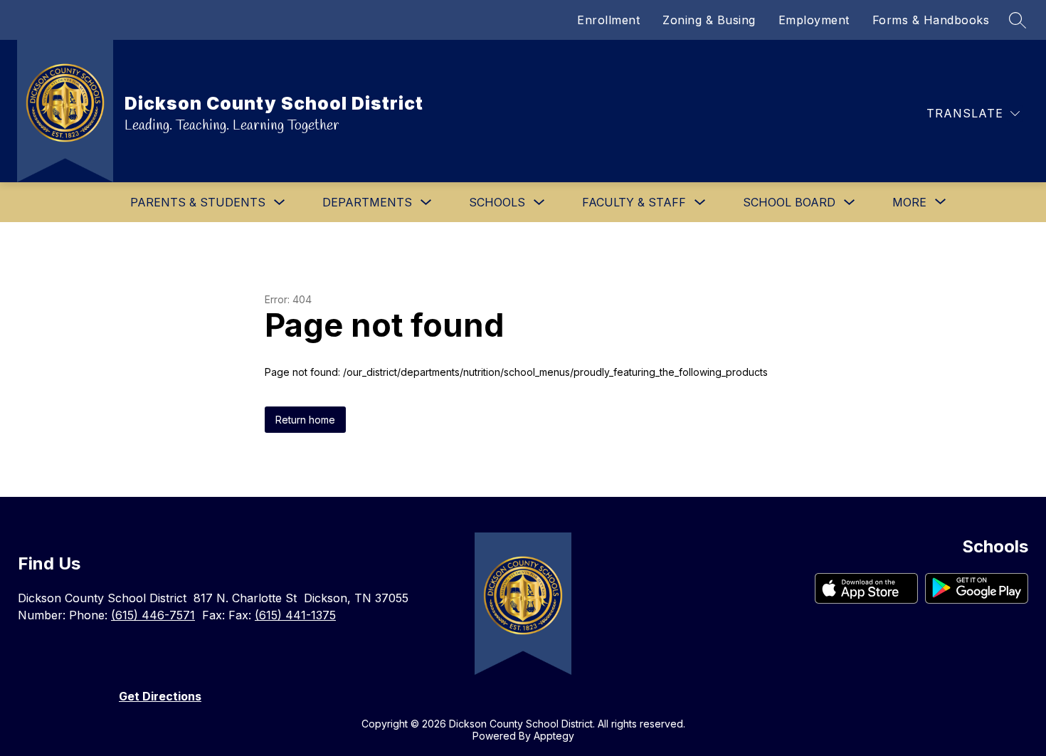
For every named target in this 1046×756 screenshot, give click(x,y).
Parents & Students (197, 202)
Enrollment (608, 20)
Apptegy (554, 736)
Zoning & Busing (709, 20)
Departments (367, 202)
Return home (305, 420)
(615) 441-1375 (295, 615)
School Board (789, 202)
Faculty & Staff (634, 202)
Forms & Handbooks (931, 20)
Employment (814, 20)
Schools (497, 202)
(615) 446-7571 (153, 615)
